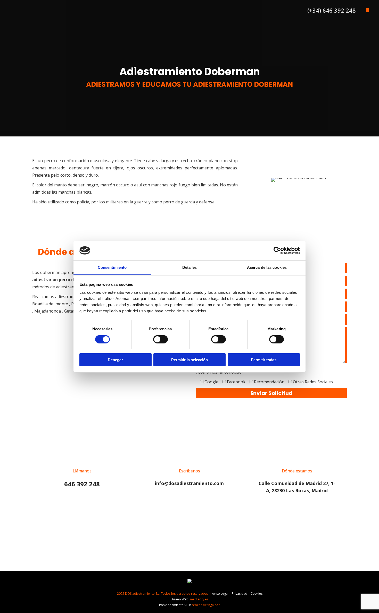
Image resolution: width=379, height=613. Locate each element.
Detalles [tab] (189, 267)
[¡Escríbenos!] (189, 467)
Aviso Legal (220, 593)
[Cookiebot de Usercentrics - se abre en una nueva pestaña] (277, 250)
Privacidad (239, 593)
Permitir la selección (189, 360)
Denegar (115, 360)
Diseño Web (179, 599)
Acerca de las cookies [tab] (267, 267)
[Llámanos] (82, 468)
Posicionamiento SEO (174, 605)
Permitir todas (263, 360)
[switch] (160, 339)
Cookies (256, 593)
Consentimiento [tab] (112, 267)
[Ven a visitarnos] (297, 471)
